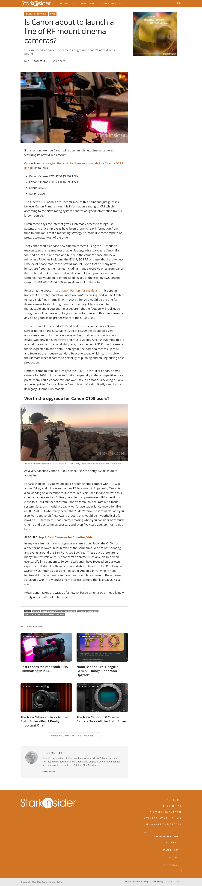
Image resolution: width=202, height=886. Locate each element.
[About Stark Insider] (155, 34)
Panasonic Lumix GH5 (87, 611)
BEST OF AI (172, 806)
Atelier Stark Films (110, 3)
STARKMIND (172, 857)
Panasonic (70, 611)
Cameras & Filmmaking (36, 14)
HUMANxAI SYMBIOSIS (163, 824)
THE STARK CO (171, 842)
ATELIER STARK (170, 865)
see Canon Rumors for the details (78, 290)
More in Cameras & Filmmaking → (74, 735)
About (179, 881)
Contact (169, 881)
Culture (64, 3)
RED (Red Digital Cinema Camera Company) (44, 614)
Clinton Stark (37, 61)
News (52, 14)
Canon (36, 611)
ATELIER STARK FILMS (163, 818)
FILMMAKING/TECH (166, 812)
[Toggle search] (179, 3)
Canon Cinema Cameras (52, 611)
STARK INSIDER (170, 850)
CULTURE (174, 799)
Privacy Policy (157, 881)
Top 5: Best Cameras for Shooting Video (66, 537)
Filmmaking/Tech (83, 3)
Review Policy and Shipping (136, 881)
